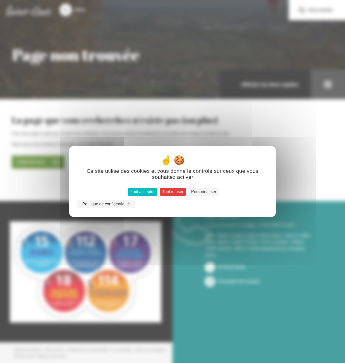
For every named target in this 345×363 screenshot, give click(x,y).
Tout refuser (172, 191)
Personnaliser (203, 191)
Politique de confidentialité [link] (106, 204)
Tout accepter (143, 191)
